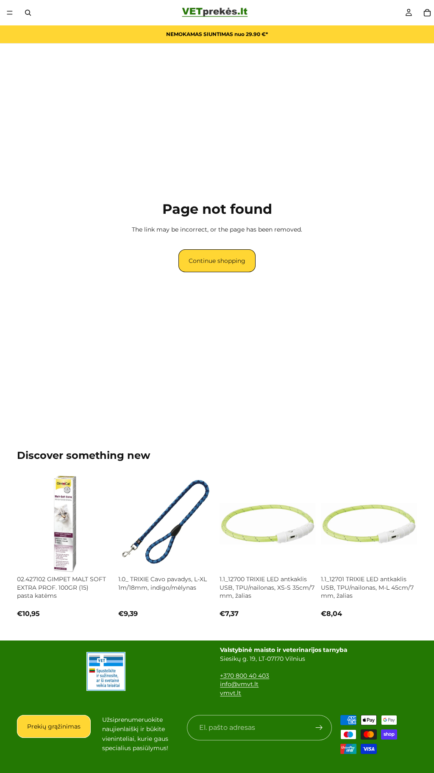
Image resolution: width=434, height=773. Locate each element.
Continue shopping (217, 261)
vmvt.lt (230, 693)
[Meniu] (9, 12)
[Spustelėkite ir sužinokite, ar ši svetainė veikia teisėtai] (105, 671)
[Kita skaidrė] (306, 524)
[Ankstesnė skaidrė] (229, 524)
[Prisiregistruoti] (319, 728)
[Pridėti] (100, 558)
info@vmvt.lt (239, 684)
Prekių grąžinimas (54, 726)
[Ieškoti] (28, 12)
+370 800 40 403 (244, 675)
